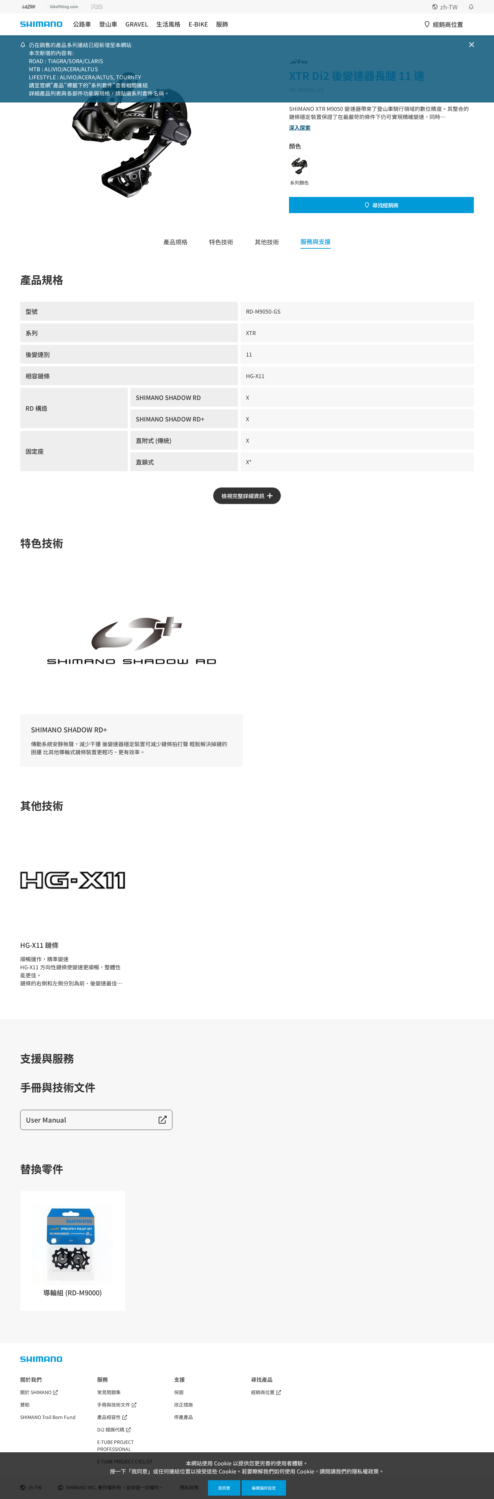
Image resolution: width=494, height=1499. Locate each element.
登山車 (108, 24)
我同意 (224, 1488)
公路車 (82, 24)
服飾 (222, 24)
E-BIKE (198, 24)
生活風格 (168, 24)
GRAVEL (136, 24)
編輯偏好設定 (264, 1488)
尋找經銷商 (385, 205)
